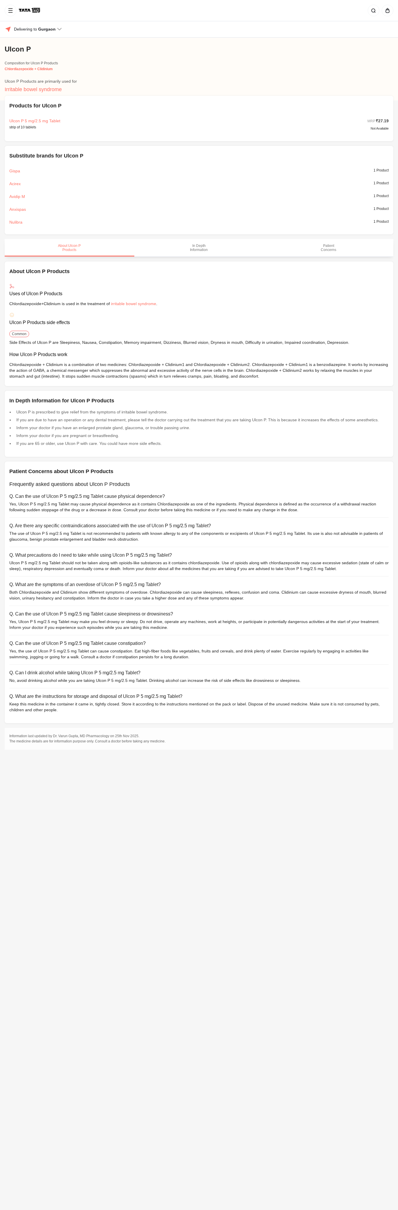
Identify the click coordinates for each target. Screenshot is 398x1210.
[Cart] (386, 10)
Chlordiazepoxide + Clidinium (29, 69)
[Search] (372, 10)
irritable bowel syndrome (133, 303)
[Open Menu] (10, 10)
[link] (30, 10)
